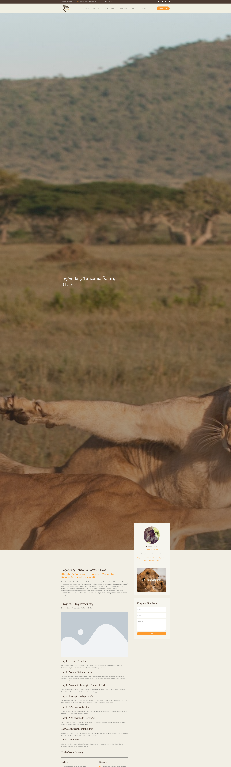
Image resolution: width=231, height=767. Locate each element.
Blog (134, 8)
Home (87, 8)
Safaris (96, 8)
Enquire (143, 8)
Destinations (110, 8)
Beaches (123, 8)
